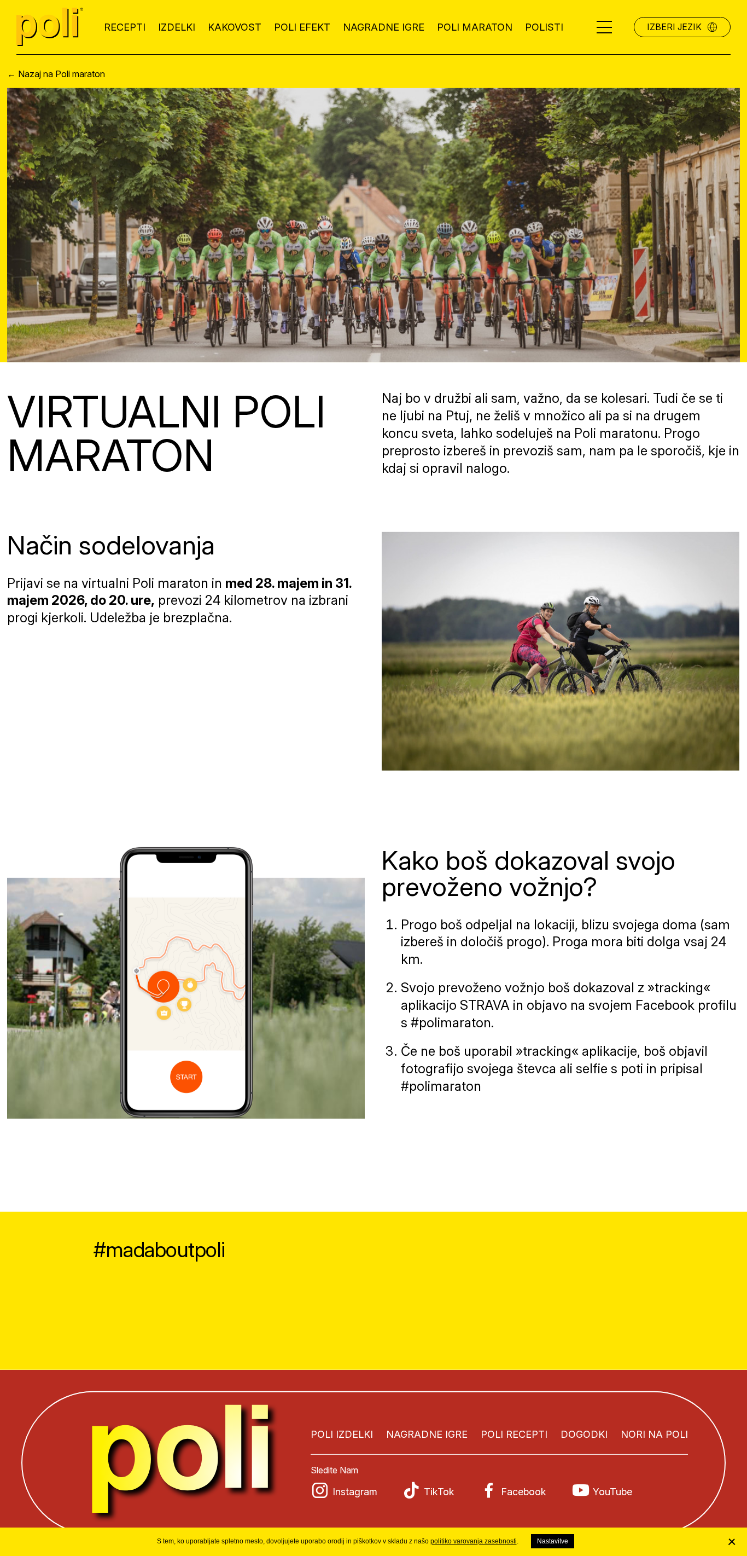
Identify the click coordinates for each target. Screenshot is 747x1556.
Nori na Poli (654, 1434)
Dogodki (584, 1434)
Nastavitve (552, 1541)
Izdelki (176, 27)
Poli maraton (474, 27)
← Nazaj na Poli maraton (56, 73)
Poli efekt (302, 27)
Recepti (124, 27)
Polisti (544, 27)
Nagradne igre (383, 27)
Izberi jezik (674, 26)
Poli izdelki (342, 1434)
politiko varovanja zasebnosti (473, 1541)
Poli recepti (514, 1434)
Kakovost (234, 27)
